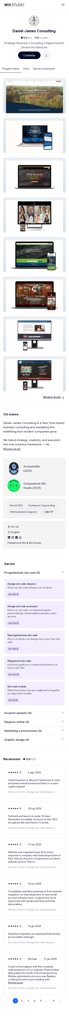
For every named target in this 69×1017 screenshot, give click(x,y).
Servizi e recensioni (44, 68)
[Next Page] (60, 1000)
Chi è (26, 68)
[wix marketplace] (14, 5)
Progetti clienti (10, 68)
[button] (34, 95)
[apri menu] (63, 4)
